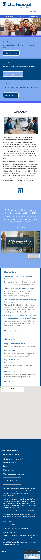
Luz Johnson (9, 17)
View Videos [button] (10, 53)
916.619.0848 (33, 17)
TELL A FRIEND (12, 481)
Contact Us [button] (9, 95)
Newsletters (10, 272)
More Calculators (11, 382)
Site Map (4, 551)
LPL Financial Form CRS (9, 450)
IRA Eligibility (9, 371)
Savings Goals (9, 351)
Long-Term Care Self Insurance (16, 344)
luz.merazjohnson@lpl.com (14, 475)
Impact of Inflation (11, 360)
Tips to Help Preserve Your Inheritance (19, 288)
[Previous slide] (2, 29)
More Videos (20, 227)
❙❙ (22, 32)
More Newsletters (11, 331)
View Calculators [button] (12, 74)
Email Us (21, 17)
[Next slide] (39, 29)
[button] (33, 11)
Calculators (9, 339)
